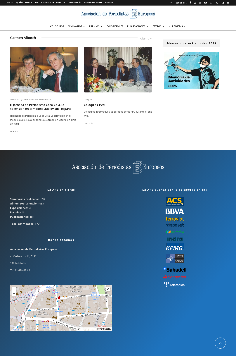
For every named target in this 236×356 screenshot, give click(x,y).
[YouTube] (205, 3)
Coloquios (57, 26)
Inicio (10, 2)
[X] (195, 3)
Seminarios (75, 26)
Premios (94, 26)
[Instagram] (200, 3)
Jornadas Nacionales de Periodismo (36, 99)
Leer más (14, 131)
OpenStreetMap (88, 328)
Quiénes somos (24, 2)
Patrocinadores (93, 2)
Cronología (74, 2)
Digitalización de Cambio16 (50, 2)
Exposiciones (115, 26)
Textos (156, 26)
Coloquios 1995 (94, 105)
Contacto (110, 2)
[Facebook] (190, 3)
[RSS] (210, 3)
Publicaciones (136, 26)
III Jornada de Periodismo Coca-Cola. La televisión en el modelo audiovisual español (41, 107)
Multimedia (176, 26)
